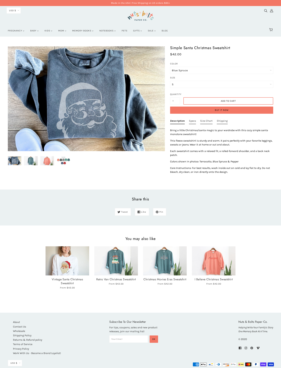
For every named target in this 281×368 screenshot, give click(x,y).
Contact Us (19, 326)
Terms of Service (22, 344)
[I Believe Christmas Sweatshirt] (213, 260)
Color (174, 63)
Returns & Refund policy (27, 339)
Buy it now (222, 110)
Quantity (175, 94)
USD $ (12, 10)
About (16, 322)
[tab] (177, 121)
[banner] (140, 15)
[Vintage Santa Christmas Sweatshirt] (67, 260)
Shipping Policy (22, 335)
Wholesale (19, 331)
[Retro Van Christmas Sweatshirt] (116, 260)
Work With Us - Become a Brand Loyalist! (37, 353)
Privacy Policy (21, 348)
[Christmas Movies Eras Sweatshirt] (165, 260)
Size (172, 77)
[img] (266, 10)
